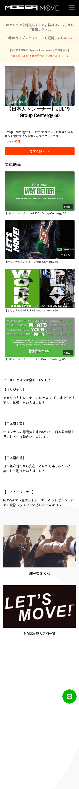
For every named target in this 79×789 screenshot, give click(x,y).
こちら (62, 24)
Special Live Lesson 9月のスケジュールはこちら (39, 55)
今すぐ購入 (37, 151)
